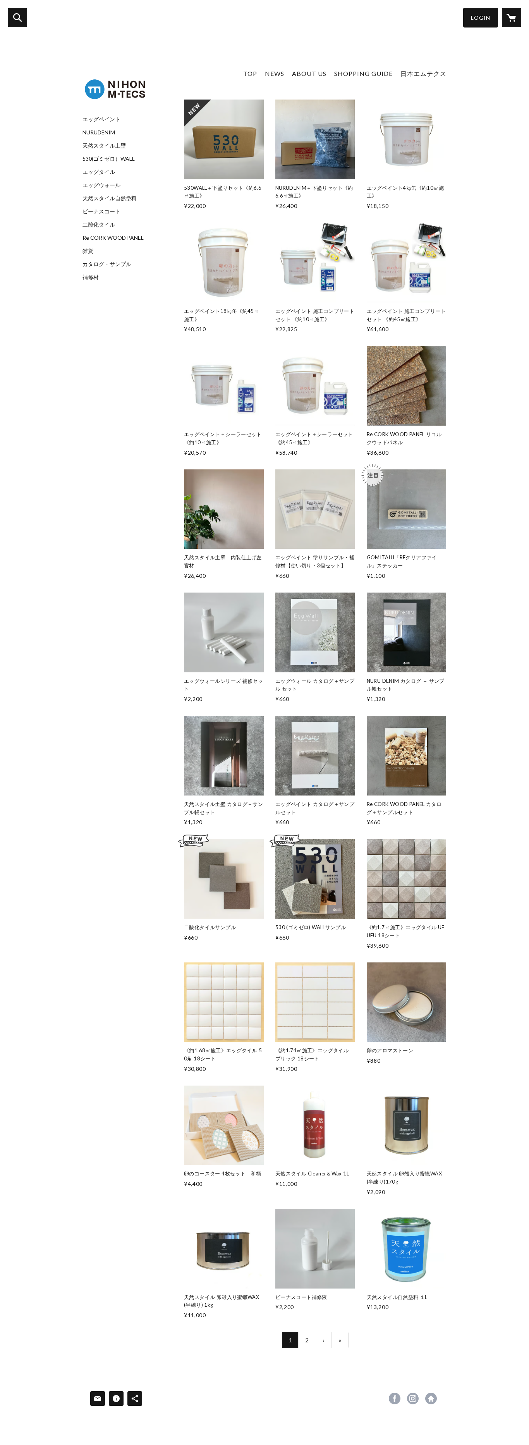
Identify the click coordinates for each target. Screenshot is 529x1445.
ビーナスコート (101, 211)
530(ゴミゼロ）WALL (108, 159)
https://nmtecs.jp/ (431, 1398)
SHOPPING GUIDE (363, 73)
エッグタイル (98, 172)
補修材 (90, 277)
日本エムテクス (423, 73)
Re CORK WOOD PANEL (113, 238)
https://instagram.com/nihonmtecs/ (413, 1398)
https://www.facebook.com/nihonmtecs (394, 1398)
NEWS (274, 73)
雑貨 (87, 251)
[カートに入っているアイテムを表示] (511, 17)
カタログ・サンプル (106, 264)
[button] (480, 17)
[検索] (17, 17)
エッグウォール (101, 185)
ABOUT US (309, 73)
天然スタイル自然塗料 (109, 198)
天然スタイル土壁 (104, 145)
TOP (250, 73)
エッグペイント (101, 119)
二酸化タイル (98, 224)
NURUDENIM (98, 132)
